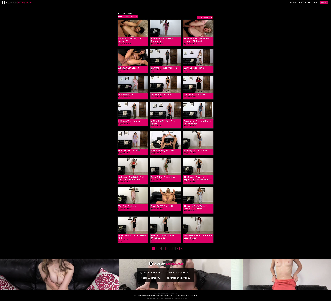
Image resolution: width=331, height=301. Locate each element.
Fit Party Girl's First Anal (196, 150)
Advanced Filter (204, 17)
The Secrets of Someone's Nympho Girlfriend (196, 39)
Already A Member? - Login (304, 3)
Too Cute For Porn (127, 206)
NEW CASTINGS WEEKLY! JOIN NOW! (165, 293)
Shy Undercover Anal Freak (164, 68)
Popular (129, 17)
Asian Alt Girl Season (128, 68)
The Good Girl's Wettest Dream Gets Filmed (195, 207)
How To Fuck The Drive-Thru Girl (132, 236)
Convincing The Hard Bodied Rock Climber (198, 122)
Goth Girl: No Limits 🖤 (129, 150)
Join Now (324, 3)
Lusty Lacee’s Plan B (194, 68)
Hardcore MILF (125, 94)
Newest (121, 17)
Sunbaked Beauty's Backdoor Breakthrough (198, 236)
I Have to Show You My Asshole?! (129, 39)
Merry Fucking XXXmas (162, 150)
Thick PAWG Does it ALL (163, 206)
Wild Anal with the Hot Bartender (162, 39)
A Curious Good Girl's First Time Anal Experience (131, 178)
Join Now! (165, 286)
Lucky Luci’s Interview (194, 94)
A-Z (135, 17)
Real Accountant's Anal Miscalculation (162, 236)
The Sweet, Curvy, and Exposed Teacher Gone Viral (198, 178)
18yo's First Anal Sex (161, 94)
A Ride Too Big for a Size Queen (163, 122)
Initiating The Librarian (129, 121)
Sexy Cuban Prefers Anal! (163, 177)
